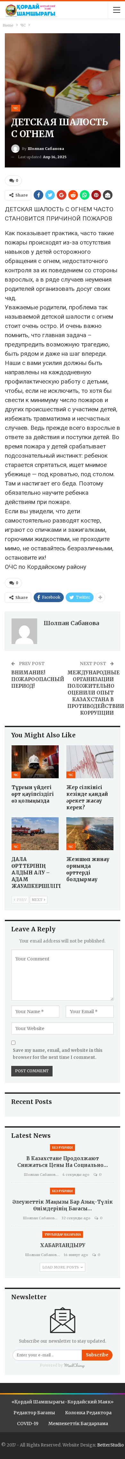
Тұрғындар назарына (63, 1234)
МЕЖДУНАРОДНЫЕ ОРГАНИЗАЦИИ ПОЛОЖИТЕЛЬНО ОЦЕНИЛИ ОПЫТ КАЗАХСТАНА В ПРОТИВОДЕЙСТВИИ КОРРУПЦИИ (95, 693)
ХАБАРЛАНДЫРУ (62, 1245)
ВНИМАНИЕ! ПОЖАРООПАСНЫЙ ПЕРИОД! (37, 679)
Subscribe (97, 1355)
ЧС (15, 108)
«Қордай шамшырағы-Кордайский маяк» (62, 1402)
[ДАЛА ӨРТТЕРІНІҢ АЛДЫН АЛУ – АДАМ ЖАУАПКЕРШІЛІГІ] (35, 833)
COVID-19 (27, 1423)
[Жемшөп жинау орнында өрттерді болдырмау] (89, 833)
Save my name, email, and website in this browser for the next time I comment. (58, 1054)
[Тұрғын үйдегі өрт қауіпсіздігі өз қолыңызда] (35, 761)
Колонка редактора (88, 1413)
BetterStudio (110, 1445)
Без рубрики (62, 1147)
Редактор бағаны (34, 1413)
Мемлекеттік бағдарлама (78, 1423)
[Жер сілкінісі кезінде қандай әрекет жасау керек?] (89, 761)
